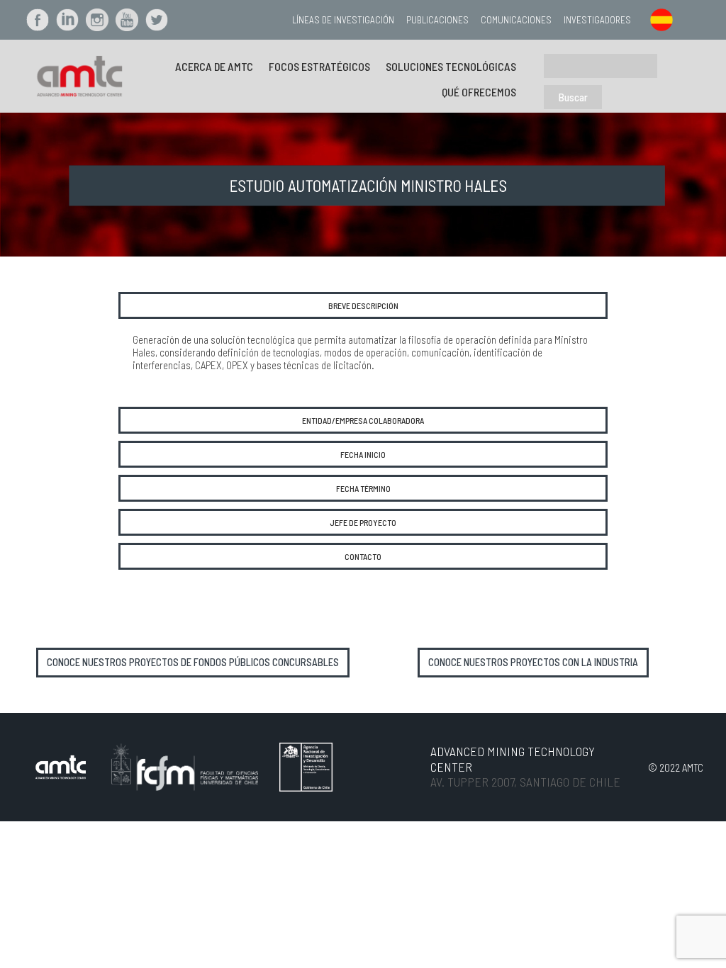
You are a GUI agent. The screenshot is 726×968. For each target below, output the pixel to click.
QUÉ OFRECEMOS (479, 92)
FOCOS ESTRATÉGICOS (319, 66)
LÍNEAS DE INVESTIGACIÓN (343, 19)
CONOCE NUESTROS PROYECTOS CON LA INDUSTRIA (533, 662)
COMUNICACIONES (516, 19)
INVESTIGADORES (597, 19)
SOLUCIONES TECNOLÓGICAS (451, 66)
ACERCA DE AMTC (214, 66)
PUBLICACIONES (437, 19)
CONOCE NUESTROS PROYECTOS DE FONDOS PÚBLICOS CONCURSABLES (193, 662)
